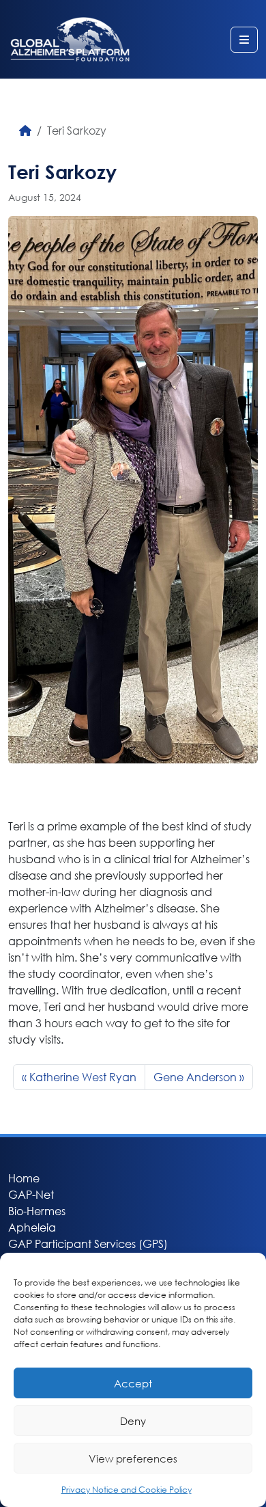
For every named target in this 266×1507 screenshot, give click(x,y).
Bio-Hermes (36, 1211)
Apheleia (32, 1227)
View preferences (133, 1458)
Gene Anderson (195, 1077)
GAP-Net (31, 1194)
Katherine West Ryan (82, 1077)
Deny (133, 1421)
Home (24, 1178)
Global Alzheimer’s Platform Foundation (70, 39)
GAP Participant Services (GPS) (88, 1243)
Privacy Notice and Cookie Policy (126, 1489)
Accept (133, 1383)
